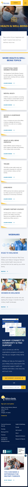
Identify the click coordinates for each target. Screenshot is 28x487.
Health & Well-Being (20, 424)
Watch (3, 271)
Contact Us (4, 415)
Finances (3, 435)
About (17, 433)
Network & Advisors (20, 436)
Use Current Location (13, 378)
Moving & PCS (4, 432)
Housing (3, 429)
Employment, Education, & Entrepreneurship (5, 439)
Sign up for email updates (7, 404)
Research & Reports (20, 439)
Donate (16, 2)
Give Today (8, 480)
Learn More (8, 83)
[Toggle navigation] (25, 3)
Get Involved (19, 430)
